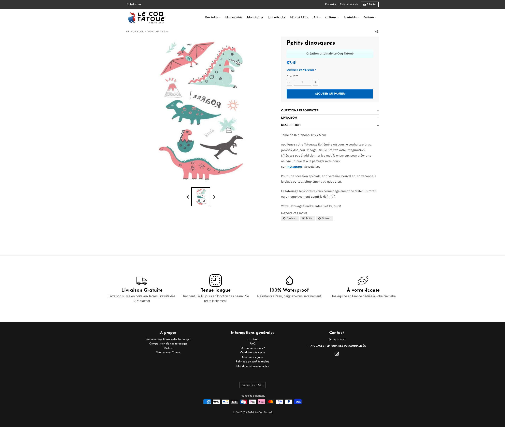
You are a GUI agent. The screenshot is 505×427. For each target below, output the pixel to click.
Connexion (331, 4)
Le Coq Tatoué (263, 412)
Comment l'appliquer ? (301, 70)
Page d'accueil (135, 32)
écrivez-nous (337, 339)
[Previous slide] (188, 197)
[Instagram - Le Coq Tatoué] (376, 31)
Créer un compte (349, 4)
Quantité (292, 76)
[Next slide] (214, 197)
